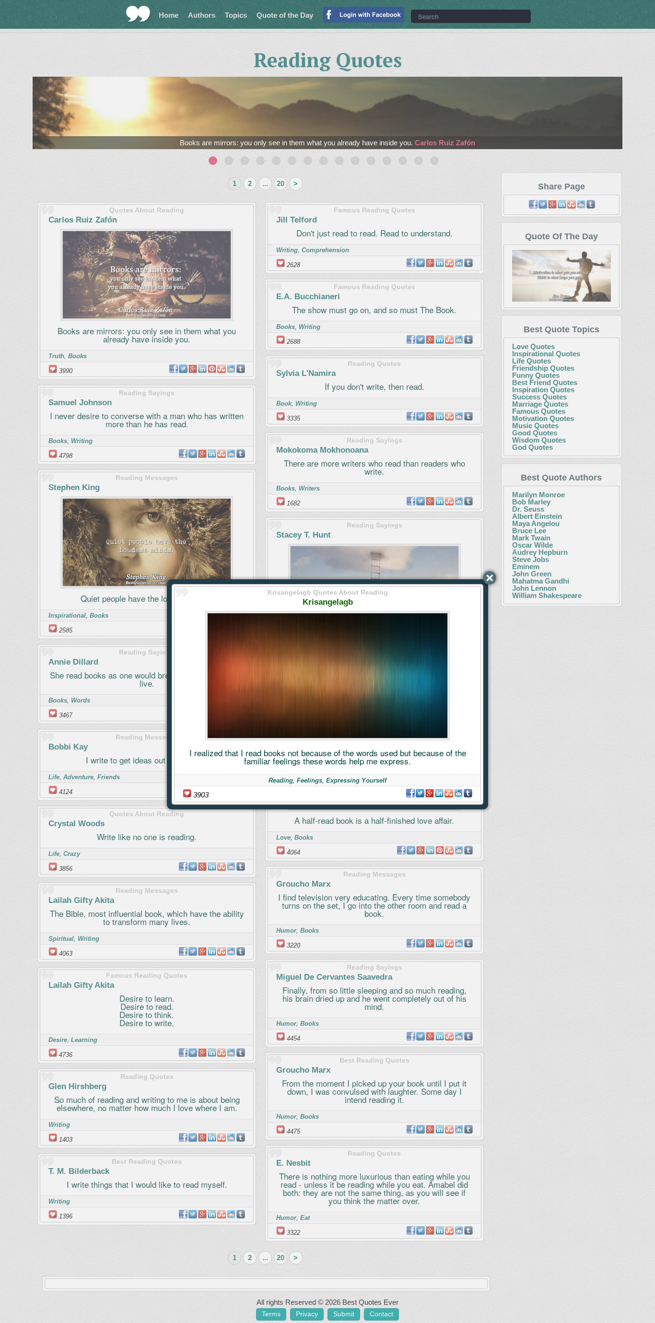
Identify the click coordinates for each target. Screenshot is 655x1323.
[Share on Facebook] (410, 793)
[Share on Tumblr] (468, 793)
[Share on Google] (429, 793)
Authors (201, 15)
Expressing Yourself (356, 780)
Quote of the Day (285, 15)
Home (168, 15)
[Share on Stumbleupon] (448, 793)
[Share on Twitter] (420, 793)
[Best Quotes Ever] (138, 13)
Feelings (309, 780)
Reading (281, 780)
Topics (236, 15)
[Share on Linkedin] (439, 793)
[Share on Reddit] (458, 793)
